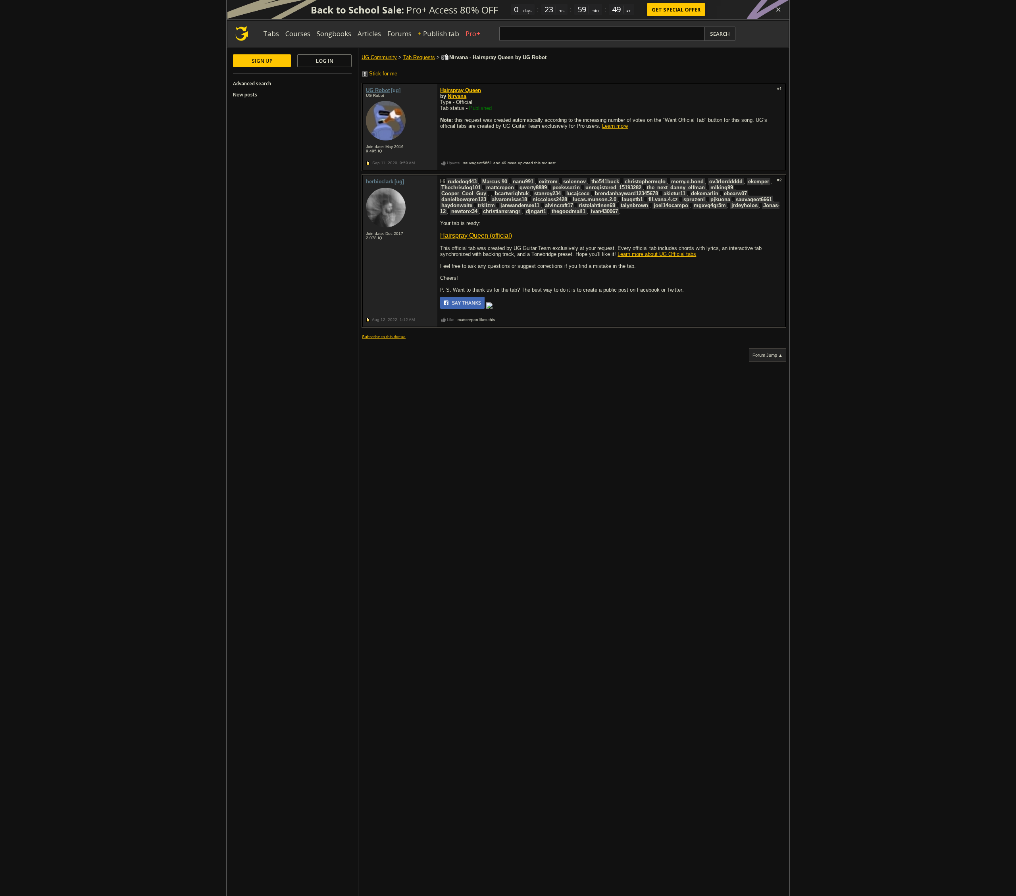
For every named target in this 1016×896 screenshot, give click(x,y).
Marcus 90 (494, 182)
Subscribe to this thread (384, 337)
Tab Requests (419, 57)
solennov (574, 182)
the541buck (605, 182)
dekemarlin (704, 193)
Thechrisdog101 (461, 187)
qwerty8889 (533, 187)
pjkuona (720, 199)
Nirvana (457, 96)
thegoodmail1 (568, 211)
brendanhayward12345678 (626, 193)
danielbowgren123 (463, 199)
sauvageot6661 (754, 199)
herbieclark (379, 182)
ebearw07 (735, 193)
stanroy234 (547, 193)
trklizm (486, 205)
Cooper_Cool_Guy (463, 193)
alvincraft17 (559, 205)
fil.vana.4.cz (663, 199)
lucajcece (577, 193)
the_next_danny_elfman (676, 187)
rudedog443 (462, 182)
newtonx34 (464, 211)
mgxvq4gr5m (710, 205)
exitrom (548, 182)
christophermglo (645, 182)
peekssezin (566, 187)
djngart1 (536, 211)
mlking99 (721, 187)
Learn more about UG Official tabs (657, 254)
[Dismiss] (778, 9)
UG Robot (378, 90)
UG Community (379, 57)
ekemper (758, 182)
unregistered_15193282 (613, 187)
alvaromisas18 (509, 199)
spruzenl (694, 199)
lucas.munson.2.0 (594, 199)
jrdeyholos (744, 205)
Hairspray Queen (460, 90)
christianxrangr (501, 211)
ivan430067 (604, 211)
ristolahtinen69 (597, 205)
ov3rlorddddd (726, 182)
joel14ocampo (671, 205)
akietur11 (674, 193)
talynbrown (634, 205)
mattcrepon (500, 187)
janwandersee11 (519, 205)
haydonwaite (456, 205)
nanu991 (523, 182)
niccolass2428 (550, 199)
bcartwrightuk (512, 193)
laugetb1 (632, 199)
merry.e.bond (687, 182)
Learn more (615, 126)
